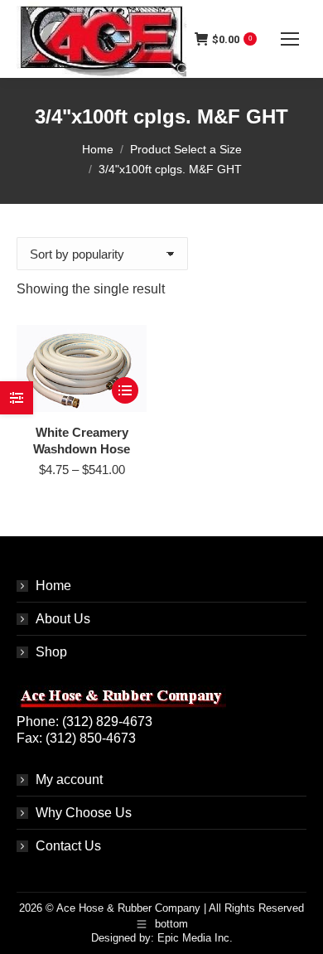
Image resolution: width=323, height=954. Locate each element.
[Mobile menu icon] (289, 39)
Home (53, 586)
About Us (63, 619)
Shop (51, 652)
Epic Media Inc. (195, 938)
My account (69, 779)
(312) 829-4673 (107, 721)
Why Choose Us (84, 813)
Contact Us (68, 846)
